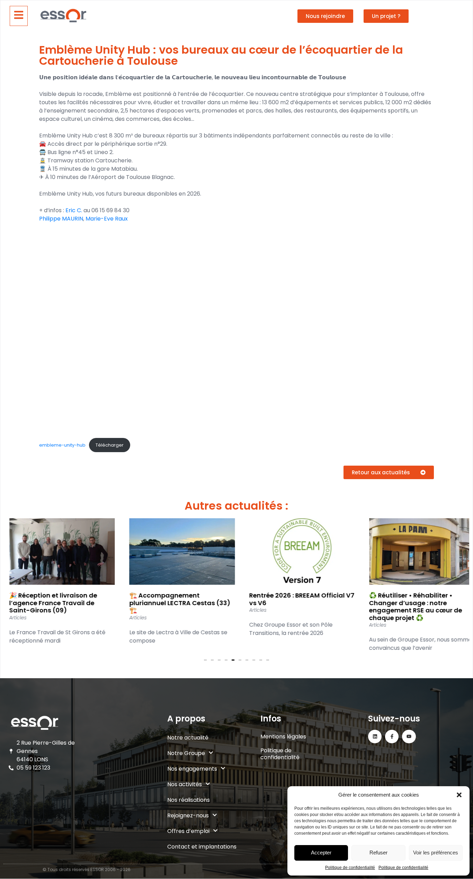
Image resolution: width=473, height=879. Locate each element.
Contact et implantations (202, 847)
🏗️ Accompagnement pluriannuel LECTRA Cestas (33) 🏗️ (174, 603)
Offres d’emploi (188, 831)
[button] (459, 794)
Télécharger (110, 445)
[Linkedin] (375, 736)
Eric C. (73, 210)
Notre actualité (187, 738)
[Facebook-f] (392, 736)
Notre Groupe (186, 753)
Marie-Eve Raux (107, 219)
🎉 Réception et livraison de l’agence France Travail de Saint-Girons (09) (48, 603)
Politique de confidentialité (350, 867)
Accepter (321, 852)
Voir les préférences (435, 852)
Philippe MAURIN (61, 219)
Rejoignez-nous (188, 815)
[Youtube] (409, 736)
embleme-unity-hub (62, 445)
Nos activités (184, 784)
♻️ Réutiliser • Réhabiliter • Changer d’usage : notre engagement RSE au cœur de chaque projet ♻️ (410, 606)
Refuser (378, 852)
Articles (12, 617)
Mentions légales (283, 737)
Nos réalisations (188, 800)
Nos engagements (192, 769)
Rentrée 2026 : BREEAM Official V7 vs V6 (296, 599)
